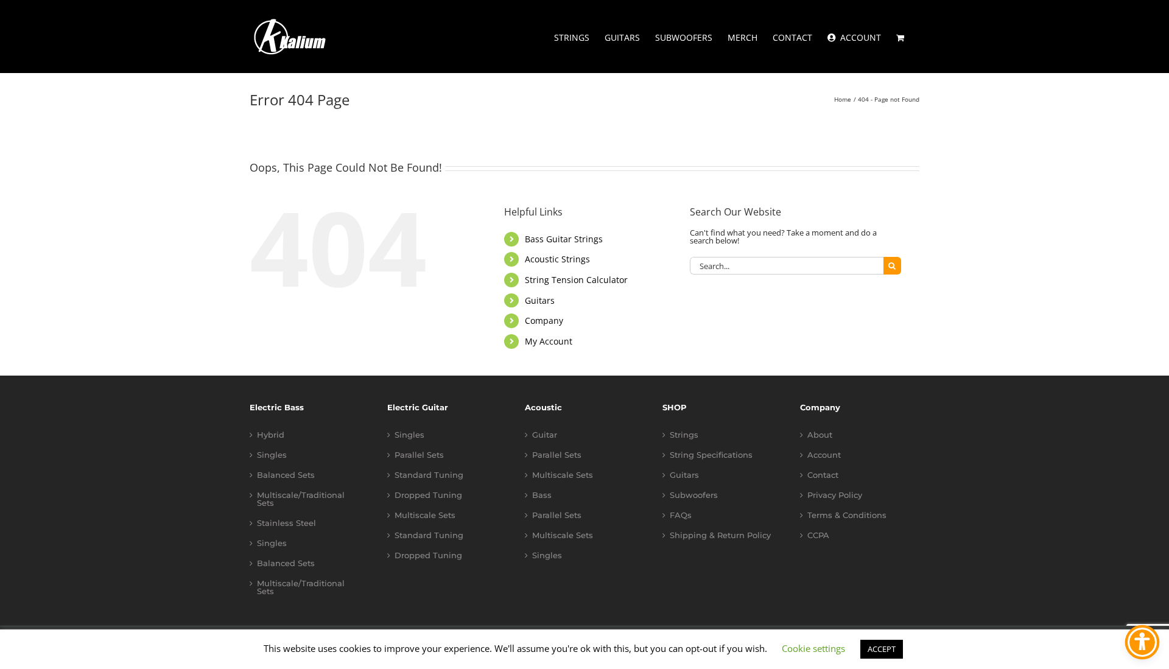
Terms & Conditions (846, 515)
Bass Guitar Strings (564, 239)
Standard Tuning (429, 475)
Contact (822, 475)
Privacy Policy (834, 495)
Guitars (540, 300)
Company (544, 320)
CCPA (818, 535)
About (819, 435)
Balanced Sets (286, 475)
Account (824, 455)
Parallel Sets (419, 455)
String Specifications (711, 455)
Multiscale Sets (425, 515)
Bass (542, 495)
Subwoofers (694, 495)
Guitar (544, 435)
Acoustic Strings (557, 259)
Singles (272, 455)
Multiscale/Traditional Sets (301, 499)
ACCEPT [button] (882, 648)
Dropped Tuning (428, 495)
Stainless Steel (286, 523)
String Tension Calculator (576, 279)
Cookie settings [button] (813, 648)
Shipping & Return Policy (720, 535)
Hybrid (270, 435)
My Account (548, 341)
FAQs (681, 515)
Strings (684, 435)
